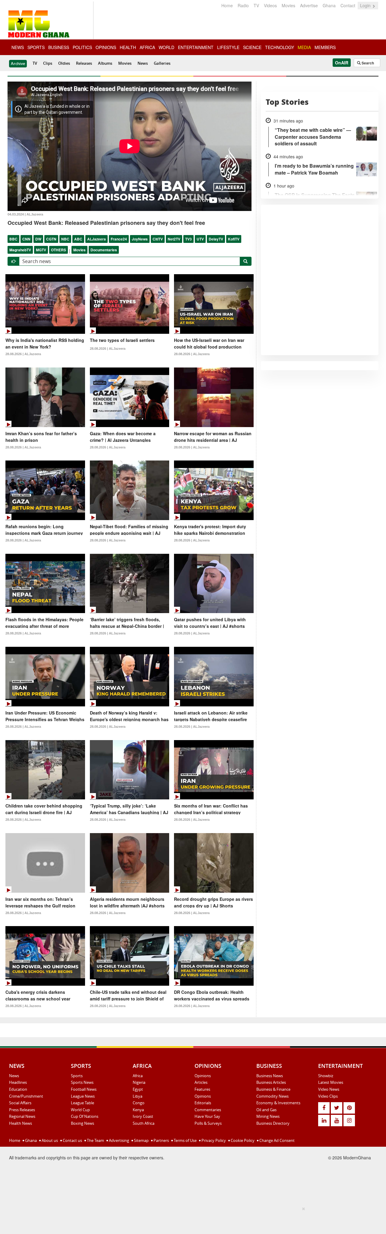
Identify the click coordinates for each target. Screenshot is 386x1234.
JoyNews (140, 239)
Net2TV (174, 239)
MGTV (41, 250)
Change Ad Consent (276, 1140)
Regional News (22, 1116)
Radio (243, 5)
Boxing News (82, 1123)
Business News (269, 1075)
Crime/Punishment (26, 1096)
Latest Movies (330, 1082)
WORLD (166, 47)
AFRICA (147, 47)
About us (49, 1140)
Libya (137, 1096)
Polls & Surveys (208, 1123)
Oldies (64, 63)
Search (367, 63)
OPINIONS (106, 47)
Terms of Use (185, 1140)
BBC (13, 239)
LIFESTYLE (228, 47)
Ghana (329, 5)
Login (366, 5)
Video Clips (328, 1096)
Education (18, 1089)
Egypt (138, 1089)
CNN (26, 239)
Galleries (162, 63)
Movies (288, 5)
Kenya (138, 1109)
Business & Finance (273, 1089)
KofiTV (233, 239)
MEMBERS (325, 47)
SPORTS (36, 47)
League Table (82, 1102)
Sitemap (141, 1140)
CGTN (51, 239)
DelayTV (216, 239)
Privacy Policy (213, 1140)
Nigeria (139, 1082)
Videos (270, 5)
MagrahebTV (20, 250)
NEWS (17, 47)
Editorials (203, 1102)
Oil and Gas (266, 1109)
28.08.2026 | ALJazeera (23, 354)
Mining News (268, 1116)
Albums (105, 63)
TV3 (188, 239)
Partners (161, 1140)
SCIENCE (252, 47)
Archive (18, 63)
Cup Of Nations (84, 1116)
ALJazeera (96, 239)
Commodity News (272, 1096)
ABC (78, 239)
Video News (328, 1089)
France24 (119, 239)
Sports (77, 1075)
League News (83, 1096)
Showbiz (325, 1075)
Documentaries (103, 250)
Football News (83, 1089)
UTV (200, 239)
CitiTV (158, 239)
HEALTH (128, 47)
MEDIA (304, 47)
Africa (138, 1075)
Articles (201, 1082)
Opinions (203, 1075)
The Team (95, 1140)
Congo (138, 1102)
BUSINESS (58, 47)
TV (256, 5)
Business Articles (271, 1082)
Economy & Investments (278, 1102)
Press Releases (22, 1109)
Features (202, 1089)
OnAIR (341, 63)
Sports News (82, 1082)
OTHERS (58, 250)
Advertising (118, 1140)
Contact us (72, 1140)
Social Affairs (20, 1102)
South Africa (143, 1123)
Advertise (309, 5)
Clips (47, 63)
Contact (347, 5)
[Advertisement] (191, 1219)
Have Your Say (207, 1116)
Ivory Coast (143, 1116)
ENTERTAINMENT (196, 47)
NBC (65, 239)
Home (227, 5)
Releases (84, 63)
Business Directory (273, 1123)
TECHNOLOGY (279, 47)
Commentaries (208, 1109)
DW (38, 239)
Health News (20, 1123)
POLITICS (82, 47)
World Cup (80, 1109)
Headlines (18, 1082)
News (143, 63)
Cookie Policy (242, 1140)
